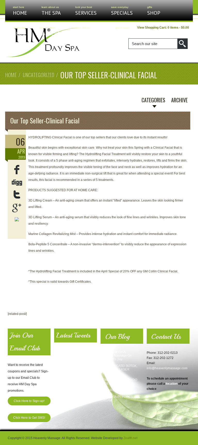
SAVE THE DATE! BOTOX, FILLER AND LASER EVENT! (119, 369)
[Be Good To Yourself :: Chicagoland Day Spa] (43, 57)
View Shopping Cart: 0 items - (163, 27)
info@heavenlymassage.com (167, 368)
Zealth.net (130, 438)
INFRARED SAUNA (114, 390)
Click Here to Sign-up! (29, 401)
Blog (19, 31)
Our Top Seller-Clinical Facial (44, 120)
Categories (153, 100)
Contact (126, 31)
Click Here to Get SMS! (29, 417)
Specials (122, 11)
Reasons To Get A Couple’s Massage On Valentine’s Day (116, 355)
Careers (50, 31)
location (171, 383)
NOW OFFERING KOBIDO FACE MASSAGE (119, 381)
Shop (153, 11)
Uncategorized (38, 75)
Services (86, 11)
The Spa (51, 11)
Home (20, 11)
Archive (179, 100)
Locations (88, 31)
